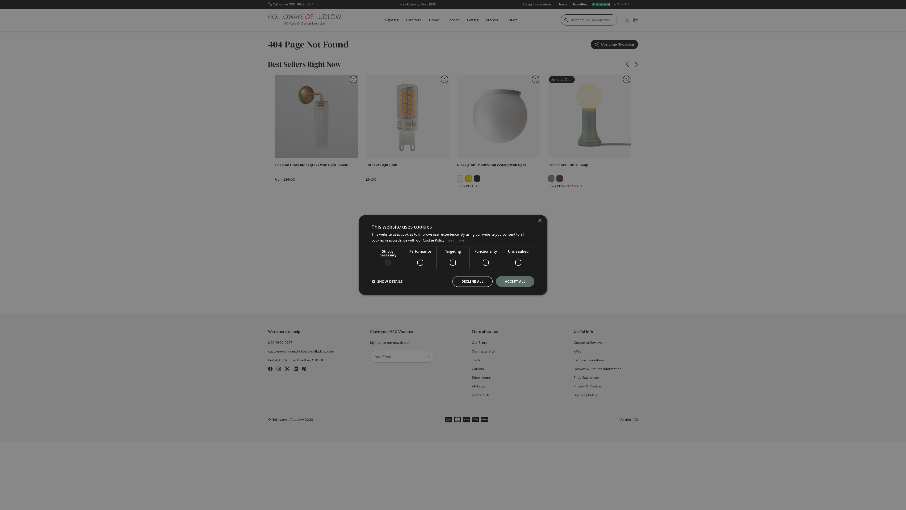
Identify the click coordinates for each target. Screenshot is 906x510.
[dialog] (453, 255)
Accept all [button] (515, 281)
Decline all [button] (472, 281)
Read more (455, 240)
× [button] (539, 220)
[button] (387, 281)
